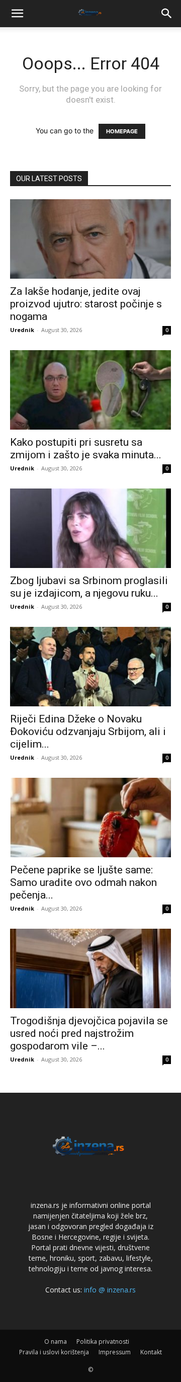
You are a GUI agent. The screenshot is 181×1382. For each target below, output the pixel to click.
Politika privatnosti (102, 1341)
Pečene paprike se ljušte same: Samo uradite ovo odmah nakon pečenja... (83, 882)
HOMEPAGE (122, 131)
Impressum (115, 1352)
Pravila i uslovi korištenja (54, 1352)
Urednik (22, 330)
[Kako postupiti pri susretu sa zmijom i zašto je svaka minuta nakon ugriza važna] (90, 390)
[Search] (167, 13)
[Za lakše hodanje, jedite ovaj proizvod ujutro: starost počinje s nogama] (90, 239)
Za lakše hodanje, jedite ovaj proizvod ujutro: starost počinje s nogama (86, 303)
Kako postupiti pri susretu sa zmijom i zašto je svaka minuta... (85, 448)
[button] (17, 13)
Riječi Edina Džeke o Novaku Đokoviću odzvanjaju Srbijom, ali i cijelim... (88, 731)
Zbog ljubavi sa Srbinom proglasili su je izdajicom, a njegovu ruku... (89, 587)
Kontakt (151, 1352)
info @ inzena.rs (110, 1289)
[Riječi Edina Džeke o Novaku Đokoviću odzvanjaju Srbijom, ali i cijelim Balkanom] (90, 666)
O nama (55, 1341)
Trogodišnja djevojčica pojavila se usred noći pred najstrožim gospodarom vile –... (89, 1033)
